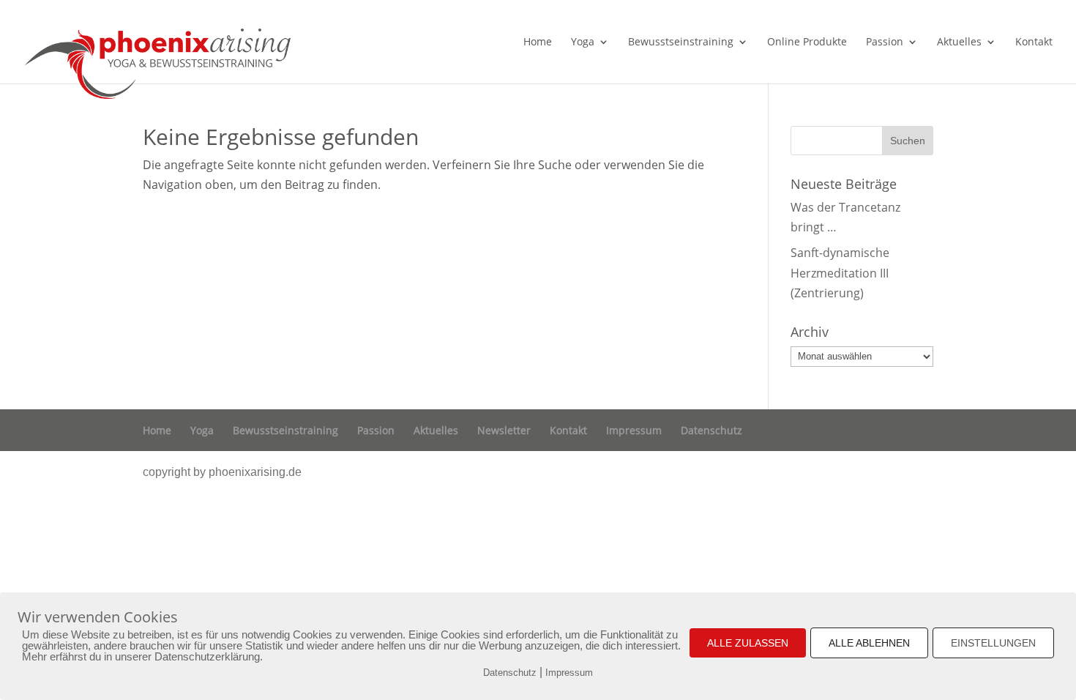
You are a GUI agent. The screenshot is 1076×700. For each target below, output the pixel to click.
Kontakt (1034, 42)
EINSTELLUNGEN (993, 643)
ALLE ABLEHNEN (869, 643)
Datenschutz (711, 430)
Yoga (582, 42)
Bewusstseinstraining (680, 42)
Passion (884, 42)
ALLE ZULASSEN (747, 643)
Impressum (634, 430)
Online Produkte (807, 42)
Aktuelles (959, 42)
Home (537, 42)
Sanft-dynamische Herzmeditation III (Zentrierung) (840, 272)
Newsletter (504, 430)
